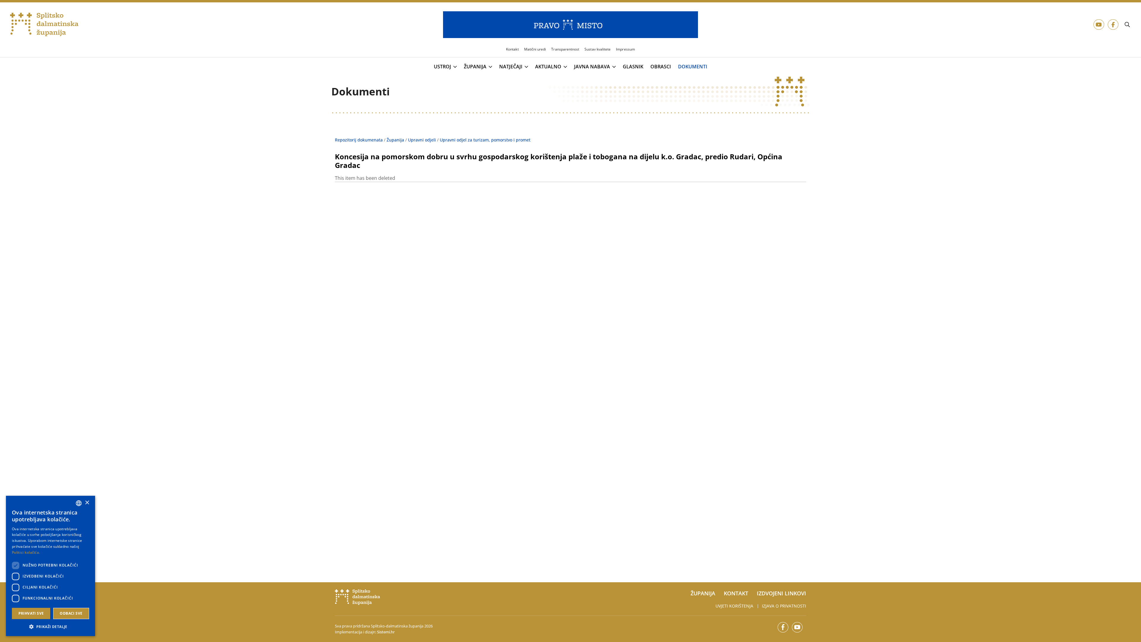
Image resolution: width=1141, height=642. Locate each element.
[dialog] (50, 566)
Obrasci (660, 67)
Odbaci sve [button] (71, 613)
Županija (395, 140)
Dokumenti (692, 67)
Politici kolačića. (26, 552)
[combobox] (79, 503)
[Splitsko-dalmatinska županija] (44, 25)
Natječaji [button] (510, 67)
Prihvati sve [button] (31, 613)
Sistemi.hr (386, 632)
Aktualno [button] (548, 67)
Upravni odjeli (422, 140)
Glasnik (633, 67)
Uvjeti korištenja (734, 606)
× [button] (87, 503)
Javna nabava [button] (592, 67)
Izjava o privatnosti (784, 606)
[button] (50, 626)
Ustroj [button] (442, 67)
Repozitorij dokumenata (359, 140)
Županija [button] (475, 67)
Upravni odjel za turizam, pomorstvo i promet (485, 140)
